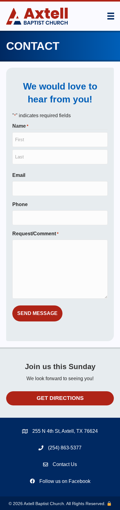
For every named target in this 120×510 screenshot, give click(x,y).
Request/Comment (35, 233)
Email (18, 175)
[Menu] (110, 16)
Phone (20, 204)
